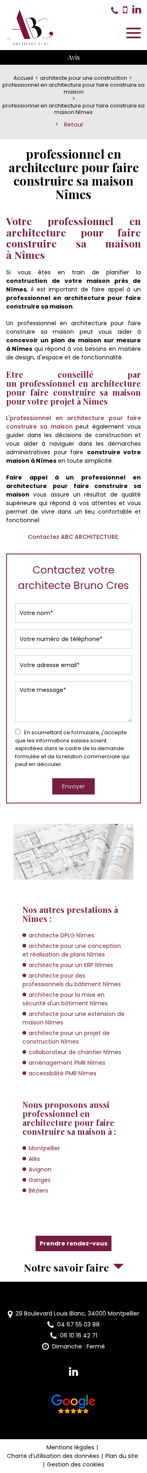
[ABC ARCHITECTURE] (30, 27)
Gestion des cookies (75, 1464)
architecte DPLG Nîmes (61, 935)
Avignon (40, 1169)
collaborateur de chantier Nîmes (75, 1052)
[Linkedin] (136, 10)
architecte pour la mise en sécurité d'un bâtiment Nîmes (65, 999)
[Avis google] (73, 1405)
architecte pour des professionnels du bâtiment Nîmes (71, 980)
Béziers (38, 1190)
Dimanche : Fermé (78, 1346)
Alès (34, 1159)
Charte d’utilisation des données (53, 1456)
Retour (73, 124)
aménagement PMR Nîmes (67, 1063)
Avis (74, 57)
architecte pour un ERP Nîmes (71, 965)
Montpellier (44, 1148)
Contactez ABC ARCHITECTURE (73, 537)
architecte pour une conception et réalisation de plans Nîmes (71, 950)
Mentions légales (70, 1447)
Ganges (40, 1180)
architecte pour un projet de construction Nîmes (66, 1037)
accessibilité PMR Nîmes (62, 1073)
